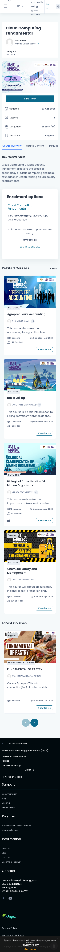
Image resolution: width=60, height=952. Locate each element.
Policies (5, 760)
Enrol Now (30, 98)
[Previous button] (26, 723)
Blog (4, 853)
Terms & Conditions (13, 935)
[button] (20, 6)
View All (54, 268)
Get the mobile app (11, 765)
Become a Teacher (11, 862)
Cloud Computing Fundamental (20, 207)
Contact (6, 857)
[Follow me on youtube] (10, 899)
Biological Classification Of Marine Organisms (26, 483)
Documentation (9, 794)
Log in (48, 6)
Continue (30, 949)
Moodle (18, 776)
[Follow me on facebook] (3, 899)
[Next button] (34, 723)
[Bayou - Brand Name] (30, 916)
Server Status (8, 807)
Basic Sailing (16, 398)
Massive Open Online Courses (16, 825)
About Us (6, 848)
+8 (37, 43)
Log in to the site (30, 246)
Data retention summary (14, 756)
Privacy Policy (30, 945)
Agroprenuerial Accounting (26, 314)
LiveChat (6, 803)
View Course (44, 349)
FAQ (4, 798)
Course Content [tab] (35, 145)
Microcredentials (10, 830)
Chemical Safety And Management (22, 571)
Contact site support (17, 743)
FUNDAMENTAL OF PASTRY (24, 669)
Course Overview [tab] (11, 145)
